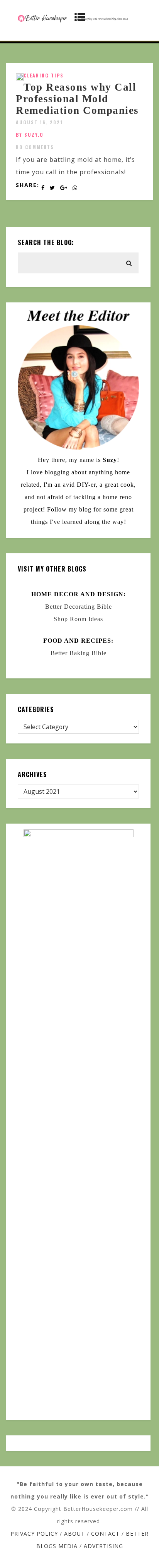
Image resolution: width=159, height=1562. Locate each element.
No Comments (35, 147)
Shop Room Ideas (78, 619)
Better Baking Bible (79, 653)
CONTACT (105, 1533)
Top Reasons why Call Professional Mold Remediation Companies (77, 98)
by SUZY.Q (30, 134)
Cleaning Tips (44, 75)
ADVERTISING (103, 1546)
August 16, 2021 (39, 122)
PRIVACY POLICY (34, 1533)
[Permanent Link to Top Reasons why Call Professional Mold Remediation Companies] (20, 78)
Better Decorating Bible (78, 606)
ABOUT (74, 1533)
